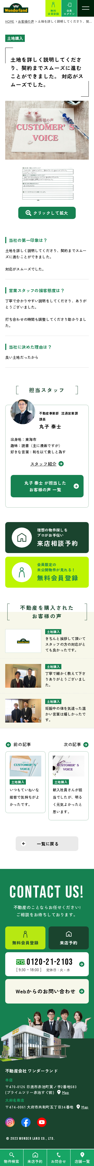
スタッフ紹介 (43, 464)
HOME (9, 21)
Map (65, 1092)
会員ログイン (69, 12)
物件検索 (11, 1161)
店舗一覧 (82, 1161)
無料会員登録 (53, 12)
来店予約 (35, 1161)
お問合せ (58, 1161)
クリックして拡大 (50, 213)
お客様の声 (26, 21)
